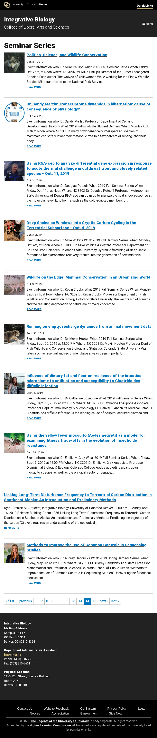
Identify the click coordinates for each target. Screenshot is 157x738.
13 (80, 601)
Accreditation (60, 713)
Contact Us (24, 708)
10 (59, 601)
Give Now (115, 713)
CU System (88, 708)
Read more (34, 87)
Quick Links (145, 5)
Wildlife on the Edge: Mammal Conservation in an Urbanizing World (88, 277)
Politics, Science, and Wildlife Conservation (67, 54)
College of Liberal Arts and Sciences (36, 27)
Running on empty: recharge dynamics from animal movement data (89, 326)
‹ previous (25, 601)
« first (10, 601)
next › (104, 601)
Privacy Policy (117, 708)
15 (94, 601)
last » (115, 601)
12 (73, 601)
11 (66, 601)
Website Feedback (56, 708)
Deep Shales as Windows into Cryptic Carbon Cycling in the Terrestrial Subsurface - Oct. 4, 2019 (81, 225)
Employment (88, 713)
